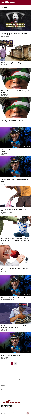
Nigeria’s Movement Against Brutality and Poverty (15, 91)
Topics (18, 371)
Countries (19, 373)
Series (18, 368)
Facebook (3, 385)
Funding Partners (20, 379)
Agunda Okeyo (4, 357)
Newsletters (3, 373)
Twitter (2, 387)
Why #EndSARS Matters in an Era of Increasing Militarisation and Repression (14, 121)
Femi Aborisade (5, 94)
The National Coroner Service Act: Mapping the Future (15, 151)
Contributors (19, 377)
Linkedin (3, 391)
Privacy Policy (3, 413)
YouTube (3, 393)
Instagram (3, 389)
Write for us (3, 377)
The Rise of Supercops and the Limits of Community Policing (14, 34)
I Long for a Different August (10, 355)
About (2, 368)
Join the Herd (4, 375)
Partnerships (4, 371)
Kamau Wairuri (5, 64)
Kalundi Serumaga (5, 271)
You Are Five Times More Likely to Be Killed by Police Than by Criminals (15, 326)
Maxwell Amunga (5, 36)
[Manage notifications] (28, 413)
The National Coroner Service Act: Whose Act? (15, 180)
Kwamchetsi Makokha (6, 212)
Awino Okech (4, 123)
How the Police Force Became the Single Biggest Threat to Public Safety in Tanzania (15, 239)
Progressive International (7, 299)
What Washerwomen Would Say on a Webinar (13, 210)
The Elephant (4, 153)
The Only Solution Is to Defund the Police (14, 298)
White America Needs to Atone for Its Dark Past (15, 269)
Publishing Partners (21, 375)
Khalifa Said (4, 242)
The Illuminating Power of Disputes (12, 63)
